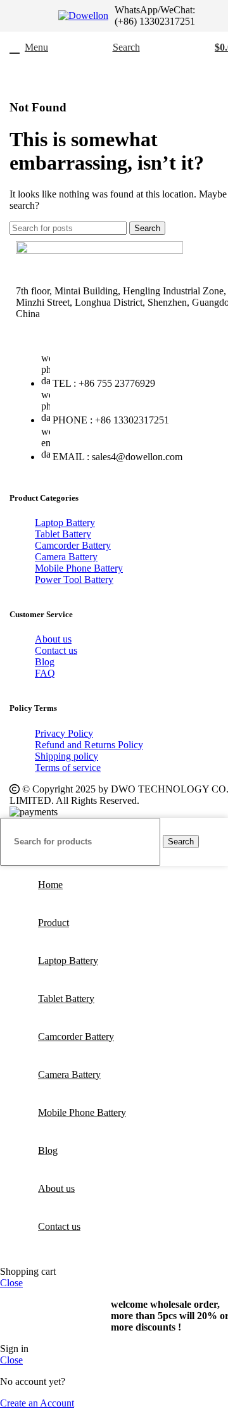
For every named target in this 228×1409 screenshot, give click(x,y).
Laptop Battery (65, 522)
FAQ (45, 673)
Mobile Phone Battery (79, 568)
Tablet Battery (63, 534)
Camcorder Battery (73, 545)
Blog (44, 661)
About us (53, 639)
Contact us (56, 650)
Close (11, 1282)
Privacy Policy (64, 733)
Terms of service (68, 767)
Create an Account (37, 1403)
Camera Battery (66, 556)
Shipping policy (66, 756)
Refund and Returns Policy (89, 744)
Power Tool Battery (74, 579)
